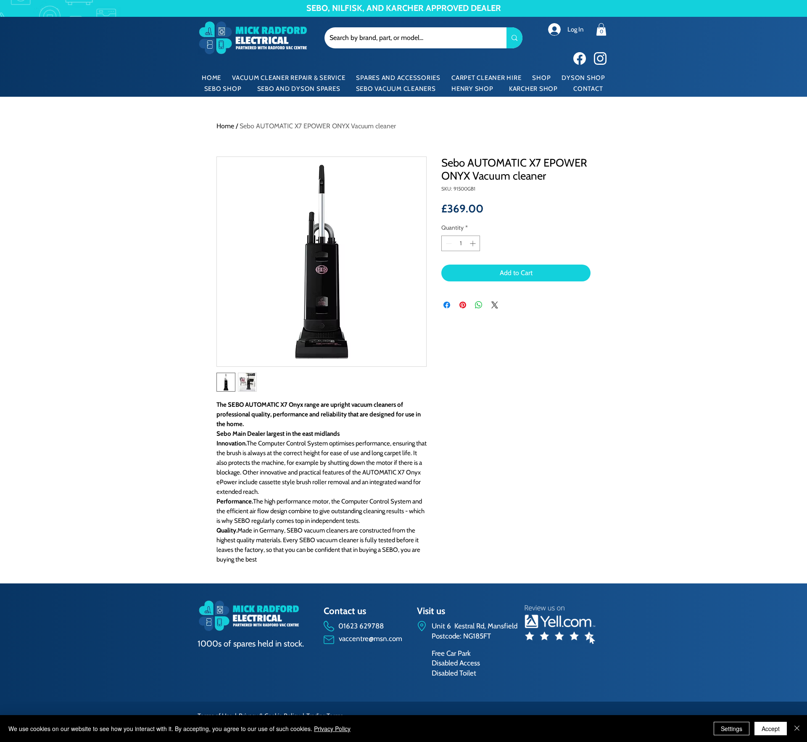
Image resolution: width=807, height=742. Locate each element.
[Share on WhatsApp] (479, 305)
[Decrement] (448, 243)
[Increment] (473, 243)
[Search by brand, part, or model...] (514, 37)
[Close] (797, 728)
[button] (601, 29)
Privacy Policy (332, 728)
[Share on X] (495, 305)
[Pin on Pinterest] (463, 305)
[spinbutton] (460, 243)
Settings (731, 728)
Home (225, 126)
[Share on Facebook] (447, 305)
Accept (771, 728)
